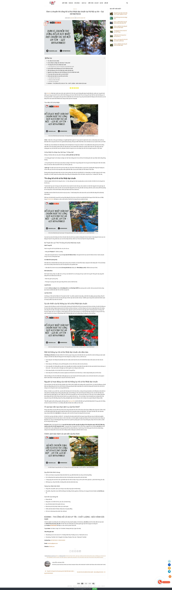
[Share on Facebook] (70, 551)
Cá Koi (74, 556)
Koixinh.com (51, 546)
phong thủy (74, 557)
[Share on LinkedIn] (80, 551)
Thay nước (91, 557)
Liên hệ (106, 3)
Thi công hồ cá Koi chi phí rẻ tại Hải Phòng (120, 31)
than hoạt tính (71, 401)
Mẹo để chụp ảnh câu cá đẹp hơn (120, 18)
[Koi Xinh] (52, 3)
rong (78, 557)
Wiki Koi (71, 3)
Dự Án (101, 3)
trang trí (101, 557)
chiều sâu (82, 556)
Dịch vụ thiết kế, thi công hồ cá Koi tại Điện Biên (120, 44)
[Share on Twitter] (73, 551)
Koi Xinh (54, 557)
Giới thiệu (64, 3)
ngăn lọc (65, 557)
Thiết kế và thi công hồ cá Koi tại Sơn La (120, 35)
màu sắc (57, 557)
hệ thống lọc (98, 556)
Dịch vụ (84, 3)
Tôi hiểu (94, 588)
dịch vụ (93, 556)
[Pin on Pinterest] (77, 551)
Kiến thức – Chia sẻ (93, 3)
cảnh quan (78, 556)
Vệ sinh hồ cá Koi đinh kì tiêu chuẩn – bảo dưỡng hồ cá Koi (90, 572)
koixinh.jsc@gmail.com (52, 543)
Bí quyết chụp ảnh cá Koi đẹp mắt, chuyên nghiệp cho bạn (120, 13)
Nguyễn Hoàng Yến (81, 18)
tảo (84, 557)
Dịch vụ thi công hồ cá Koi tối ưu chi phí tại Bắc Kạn (120, 40)
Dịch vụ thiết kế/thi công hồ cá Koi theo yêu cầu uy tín (120, 22)
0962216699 (61, 540)
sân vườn (81, 557)
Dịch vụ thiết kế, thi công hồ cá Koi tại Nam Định (120, 27)
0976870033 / (54, 540)
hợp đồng (50, 557)
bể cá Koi (67, 556)
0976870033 (50, 199)
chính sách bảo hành (88, 556)
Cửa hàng (76, 3)
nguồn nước (70, 557)
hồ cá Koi (49, 93)
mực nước (61, 557)
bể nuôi (70, 556)
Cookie (82, 588)
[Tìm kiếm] (127, 3)
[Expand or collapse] (104, 58)
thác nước (87, 557)
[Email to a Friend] (75, 551)
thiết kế (98, 557)
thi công (94, 557)
